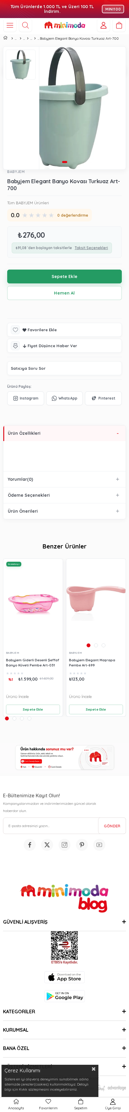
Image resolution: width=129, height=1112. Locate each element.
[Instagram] (25, 398)
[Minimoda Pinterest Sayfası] (82, 845)
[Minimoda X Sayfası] (47, 845)
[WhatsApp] (64, 398)
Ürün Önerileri (23, 511)
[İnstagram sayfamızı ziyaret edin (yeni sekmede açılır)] (64, 845)
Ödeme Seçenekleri (29, 495)
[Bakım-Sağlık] (20, 38)
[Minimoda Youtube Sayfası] (99, 845)
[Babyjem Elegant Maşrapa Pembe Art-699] (96, 603)
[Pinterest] (103, 398)
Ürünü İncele (17, 696)
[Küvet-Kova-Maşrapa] (35, 38)
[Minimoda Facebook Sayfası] (30, 845)
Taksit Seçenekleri (91, 248)
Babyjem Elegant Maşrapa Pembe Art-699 (92, 662)
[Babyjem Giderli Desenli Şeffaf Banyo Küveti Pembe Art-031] (33, 603)
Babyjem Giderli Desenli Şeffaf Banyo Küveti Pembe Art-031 (32, 662)
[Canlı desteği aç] (64, 758)
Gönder (112, 825)
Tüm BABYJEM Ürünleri (28, 202)
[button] (64, 162)
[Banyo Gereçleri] (28, 38)
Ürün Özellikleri (24, 433)
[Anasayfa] (12, 38)
